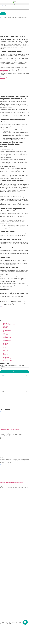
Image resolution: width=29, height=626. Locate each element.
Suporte (4, 353)
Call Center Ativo (7, 330)
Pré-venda (5, 344)
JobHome (5, 339)
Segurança (5, 350)
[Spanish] (6, 5)
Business (5, 327)
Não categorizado (7, 340)
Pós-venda (5, 343)
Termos (20, 623)
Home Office (5, 334)
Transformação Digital (8, 358)
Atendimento (6, 323)
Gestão (4, 333)
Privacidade (15, 623)
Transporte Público (7, 360)
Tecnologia (5, 354)
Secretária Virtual (7, 348)
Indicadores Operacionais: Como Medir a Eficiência (11, 482)
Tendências (5, 356)
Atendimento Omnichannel (9, 324)
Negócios (5, 341)
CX (3, 331)
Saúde (4, 347)
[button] (14, 4)
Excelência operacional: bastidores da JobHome (11, 456)
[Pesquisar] (3, 13)
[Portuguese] (3, 5)
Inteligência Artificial (7, 336)
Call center (5, 329)
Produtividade (6, 346)
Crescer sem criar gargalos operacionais (9, 429)
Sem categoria (6, 351)
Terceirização (6, 357)
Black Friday (5, 326)
